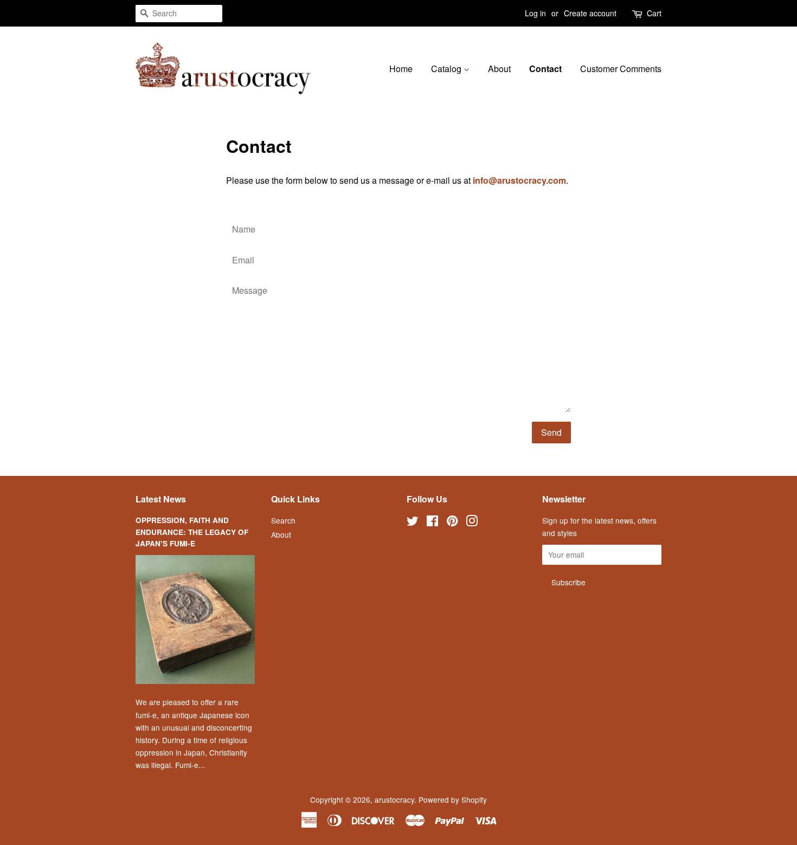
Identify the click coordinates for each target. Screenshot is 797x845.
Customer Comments (620, 68)
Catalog (447, 68)
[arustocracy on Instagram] (472, 522)
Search (283, 520)
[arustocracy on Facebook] (432, 522)
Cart (654, 13)
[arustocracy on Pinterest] (452, 522)
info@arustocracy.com (519, 180)
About (499, 68)
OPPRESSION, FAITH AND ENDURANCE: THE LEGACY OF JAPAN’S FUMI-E (192, 532)
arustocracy (394, 799)
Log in (535, 13)
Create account (590, 13)
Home (401, 68)
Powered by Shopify (453, 799)
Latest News (161, 499)
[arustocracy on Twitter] (413, 522)
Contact (545, 68)
